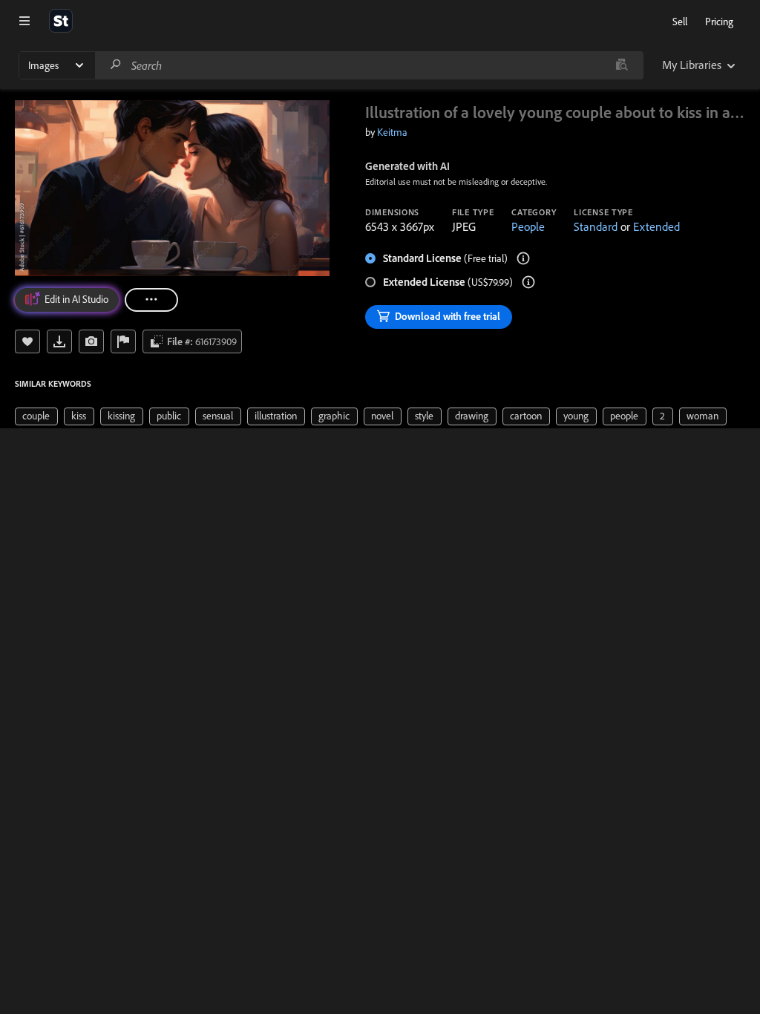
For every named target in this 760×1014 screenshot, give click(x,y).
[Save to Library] (27, 341)
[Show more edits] (151, 300)
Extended (656, 226)
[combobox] (368, 65)
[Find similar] (621, 65)
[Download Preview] (59, 341)
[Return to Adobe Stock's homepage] (61, 21)
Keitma (392, 132)
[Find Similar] (91, 341)
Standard (596, 226)
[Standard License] (523, 258)
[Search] (116, 65)
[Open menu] (24, 21)
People (528, 226)
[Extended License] (528, 282)
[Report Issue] (123, 341)
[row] (36, 416)
